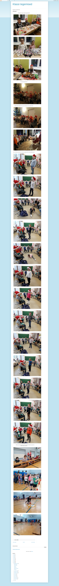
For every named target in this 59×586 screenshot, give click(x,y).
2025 (14, 555)
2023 (14, 557)
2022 (14, 558)
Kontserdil (15, 569)
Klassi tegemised (22, 4)
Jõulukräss (15, 567)
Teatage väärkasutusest (16, 549)
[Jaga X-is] (16, 539)
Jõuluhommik (15, 564)
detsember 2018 (16, 563)
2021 (14, 559)
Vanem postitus (33, 542)
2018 (14, 562)
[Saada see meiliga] (14, 539)
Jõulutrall (15, 566)
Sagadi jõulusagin (16, 568)
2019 (14, 561)
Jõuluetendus (15, 565)
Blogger (32, 551)
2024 (14, 556)
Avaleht (24, 542)
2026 (14, 554)
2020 (14, 560)
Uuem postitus (14, 542)
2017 (14, 580)
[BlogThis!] (15, 539)
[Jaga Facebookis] (17, 539)
